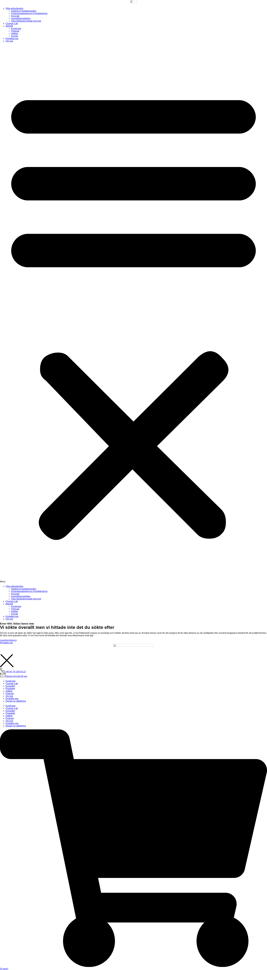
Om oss (9, 41)
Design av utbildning (16, 701)
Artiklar (14, 33)
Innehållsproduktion (21, 18)
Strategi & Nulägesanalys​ (23, 11)
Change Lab (12, 23)
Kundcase (16, 28)
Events (14, 36)
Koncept (15, 16)
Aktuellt (9, 26)
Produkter (10, 688)
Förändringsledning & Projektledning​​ (29, 13)
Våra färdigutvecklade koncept (26, 21)
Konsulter (10, 686)
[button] (133, 314)
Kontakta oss (12, 38)
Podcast (15, 31)
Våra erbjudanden (14, 8)
